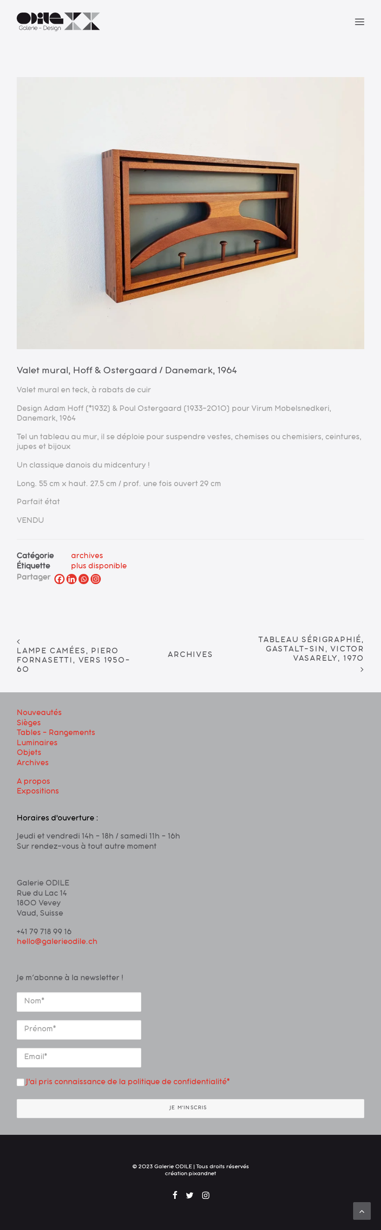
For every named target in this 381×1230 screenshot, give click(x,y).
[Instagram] (96, 579)
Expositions (38, 792)
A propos (33, 782)
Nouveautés (39, 713)
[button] (359, 22)
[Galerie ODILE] (58, 22)
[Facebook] (59, 579)
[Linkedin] (71, 579)
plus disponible (99, 567)
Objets (29, 753)
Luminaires (37, 743)
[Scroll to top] (362, 1211)
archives (87, 556)
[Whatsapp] (84, 579)
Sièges (29, 724)
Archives (190, 655)
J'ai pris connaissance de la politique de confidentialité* (127, 1082)
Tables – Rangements (56, 733)
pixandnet (202, 1174)
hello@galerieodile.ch (57, 942)
